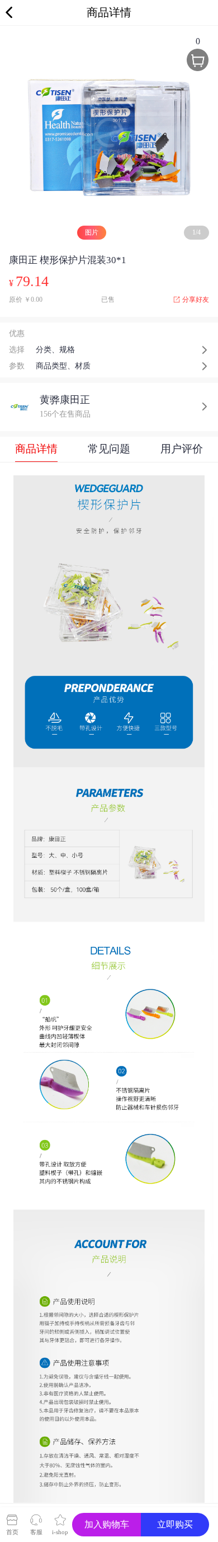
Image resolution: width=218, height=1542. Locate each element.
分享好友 (195, 299)
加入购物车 (106, 1524)
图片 (91, 232)
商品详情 (36, 449)
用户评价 (181, 449)
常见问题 (109, 449)
